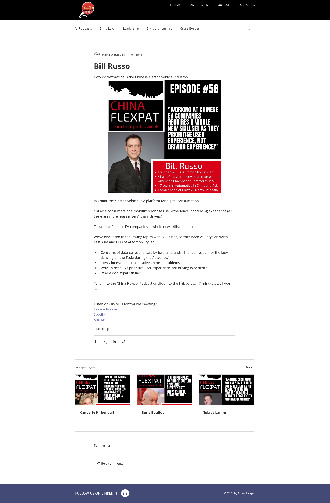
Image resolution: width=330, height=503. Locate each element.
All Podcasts (83, 28)
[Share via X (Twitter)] (105, 342)
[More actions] (233, 54)
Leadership (131, 28)
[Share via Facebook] (95, 342)
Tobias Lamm (214, 412)
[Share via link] (123, 342)
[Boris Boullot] (164, 390)
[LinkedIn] (125, 493)
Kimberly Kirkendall (96, 412)
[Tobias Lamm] (226, 390)
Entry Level (107, 28)
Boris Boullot (153, 412)
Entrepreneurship (159, 28)
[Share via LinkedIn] (114, 342)
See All (250, 367)
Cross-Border (189, 28)
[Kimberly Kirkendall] (102, 390)
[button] (249, 28)
